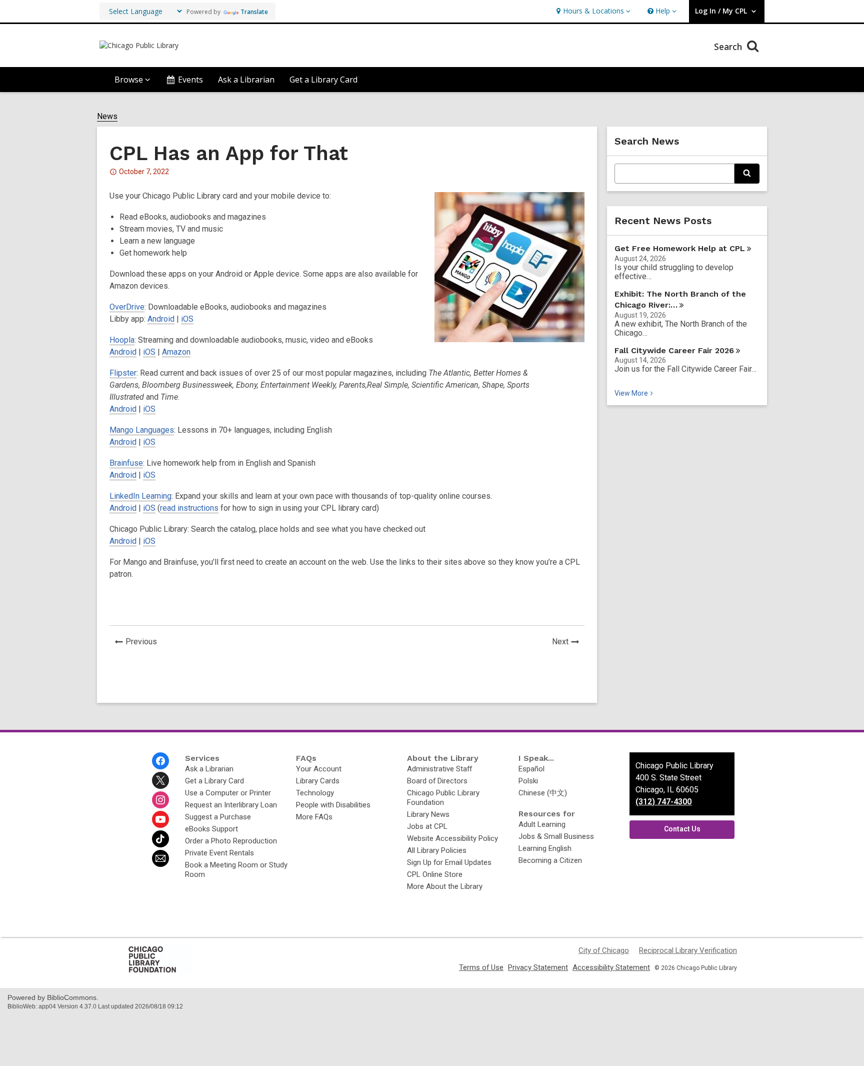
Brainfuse (126, 463)
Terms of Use (481, 967)
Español (531, 768)
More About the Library (444, 886)
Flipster (123, 373)
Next (568, 642)
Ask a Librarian (246, 79)
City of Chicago (603, 950)
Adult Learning (542, 824)
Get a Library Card (324, 79)
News (107, 116)
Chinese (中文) (542, 792)
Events (190, 79)
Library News (428, 814)
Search (729, 47)
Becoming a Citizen (550, 860)
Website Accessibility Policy (452, 838)
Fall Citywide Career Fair (674, 350)
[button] (592, 11)
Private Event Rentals (219, 852)
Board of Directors (437, 780)
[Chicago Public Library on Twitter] (160, 780)
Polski (528, 780)
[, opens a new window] (159, 971)
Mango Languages (142, 430)
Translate (254, 12)
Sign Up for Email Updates (449, 862)
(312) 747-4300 (664, 801)
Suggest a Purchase (218, 816)
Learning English (545, 848)
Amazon (176, 352)
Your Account (319, 768)
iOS (187, 319)
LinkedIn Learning (141, 496)
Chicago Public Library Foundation (443, 797)
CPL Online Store (434, 874)
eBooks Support (211, 828)
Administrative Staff (439, 768)
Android (161, 319)
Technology (315, 792)
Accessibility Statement (611, 967)
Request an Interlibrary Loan (231, 804)
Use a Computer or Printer (228, 792)
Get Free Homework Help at (679, 248)
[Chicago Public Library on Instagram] (160, 799)
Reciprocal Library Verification (688, 950)
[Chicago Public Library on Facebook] (160, 760)
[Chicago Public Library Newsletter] (160, 858)
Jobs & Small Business (556, 836)
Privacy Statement (538, 967)
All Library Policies (436, 850)
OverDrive (127, 307)
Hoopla (122, 340)
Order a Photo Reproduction (231, 840)
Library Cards (318, 780)
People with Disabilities (333, 804)
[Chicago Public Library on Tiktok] (160, 838)
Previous (144, 642)
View (634, 393)
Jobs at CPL (427, 826)
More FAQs (314, 816)
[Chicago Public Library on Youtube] (160, 819)
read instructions (189, 508)
